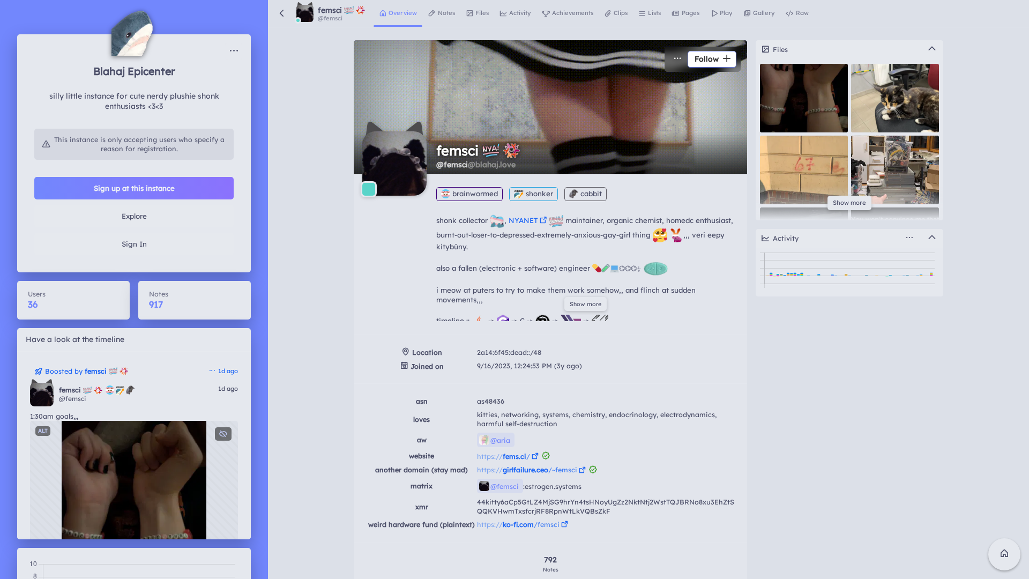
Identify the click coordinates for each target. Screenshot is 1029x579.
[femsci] (42, 394)
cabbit (590, 193)
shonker (538, 193)
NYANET (523, 220)
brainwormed (474, 193)
